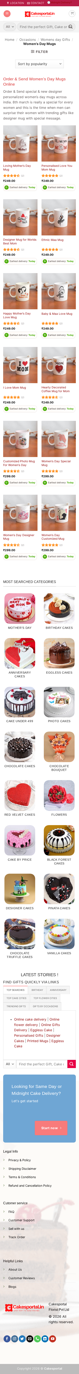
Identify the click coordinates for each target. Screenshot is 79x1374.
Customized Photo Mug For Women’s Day (19, 463)
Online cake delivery (30, 1019)
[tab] (15, 990)
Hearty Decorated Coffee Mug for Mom (56, 389)
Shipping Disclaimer (22, 1168)
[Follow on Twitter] (22, 1338)
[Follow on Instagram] (14, 1338)
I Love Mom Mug (14, 387)
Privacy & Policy (19, 1160)
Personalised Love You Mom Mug (57, 167)
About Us (15, 1269)
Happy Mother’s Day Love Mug (17, 315)
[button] (7, 13)
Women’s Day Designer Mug (18, 537)
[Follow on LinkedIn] (45, 1338)
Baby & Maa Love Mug (57, 313)
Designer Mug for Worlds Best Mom (19, 241)
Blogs (12, 1286)
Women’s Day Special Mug (56, 463)
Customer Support (21, 1220)
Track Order (16, 1237)
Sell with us (16, 1228)
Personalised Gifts (28, 1035)
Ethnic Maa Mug (52, 239)
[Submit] (71, 27)
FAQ (11, 1211)
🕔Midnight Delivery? (59, 2)
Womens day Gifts (55, 39)
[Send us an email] (29, 1338)
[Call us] (37, 1338)
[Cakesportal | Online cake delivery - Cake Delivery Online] (39, 13)
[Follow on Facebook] (7, 1338)
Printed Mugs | (38, 1041)
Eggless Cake (41, 1030)
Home (9, 39)
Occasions (27, 39)
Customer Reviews (21, 1278)
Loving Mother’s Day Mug (17, 167)
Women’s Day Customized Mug (53, 537)
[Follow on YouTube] (52, 1338)
